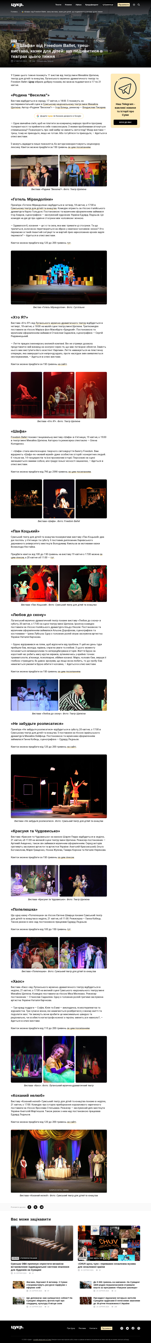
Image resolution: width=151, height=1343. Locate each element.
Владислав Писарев (93, 107)
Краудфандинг (91, 5)
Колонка (83, 1258)
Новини (68, 5)
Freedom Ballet (19, 437)
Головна (14, 12)
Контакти (93, 1328)
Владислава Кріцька (45, 61)
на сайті (62, 364)
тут (69, 242)
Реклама (82, 1328)
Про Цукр (71, 1328)
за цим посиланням (79, 147)
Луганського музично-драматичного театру (61, 323)
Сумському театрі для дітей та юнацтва (34, 208)
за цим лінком (66, 857)
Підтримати (124, 5)
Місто (13, 41)
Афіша (79, 5)
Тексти (58, 5)
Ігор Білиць (61, 107)
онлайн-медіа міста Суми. (42, 1339)
